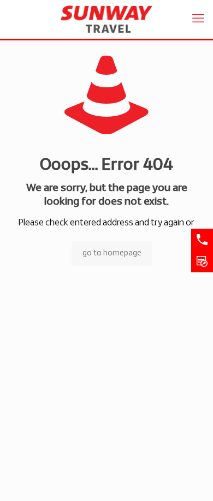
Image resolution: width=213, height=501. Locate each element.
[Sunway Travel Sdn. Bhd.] (106, 19)
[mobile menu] (198, 19)
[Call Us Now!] (202, 239)
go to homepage (111, 253)
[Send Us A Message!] (202, 261)
